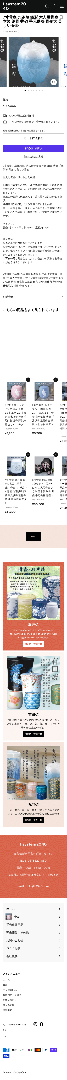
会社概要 (7, 1009)
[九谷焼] (33, 773)
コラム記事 (8, 1004)
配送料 (11, 130)
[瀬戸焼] (33, 593)
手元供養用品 (10, 990)
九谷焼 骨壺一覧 (33, 820)
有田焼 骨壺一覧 (33, 733)
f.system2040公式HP (14, 1072)
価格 (5, 99)
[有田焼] (33, 683)
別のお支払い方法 (33, 156)
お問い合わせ (10, 999)
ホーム (6, 980)
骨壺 (5, 985)
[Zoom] (53, 82)
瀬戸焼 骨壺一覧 (33, 643)
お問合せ (8, 297)
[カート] (54, 6)
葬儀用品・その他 (12, 994)
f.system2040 (14, 6)
